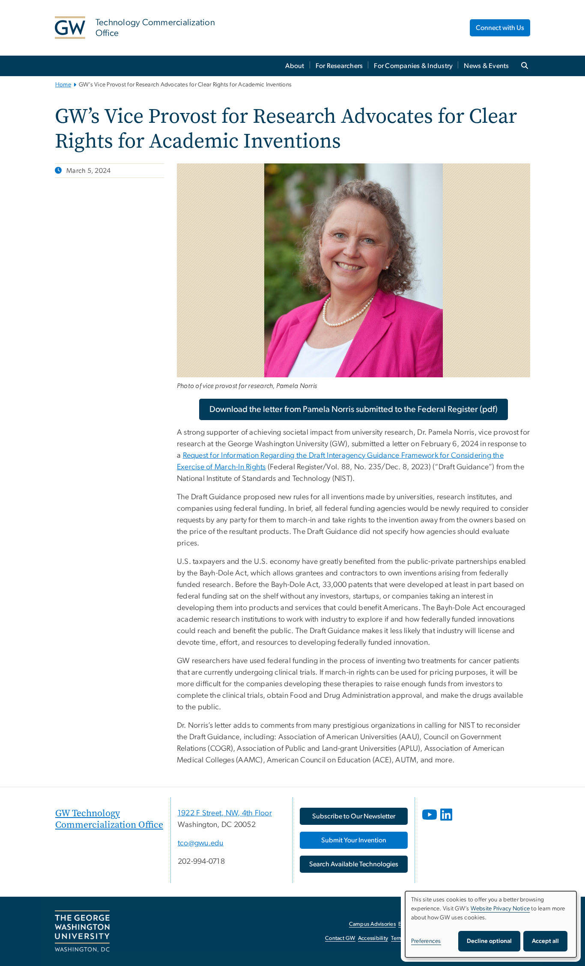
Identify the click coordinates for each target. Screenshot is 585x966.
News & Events (486, 65)
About (294, 65)
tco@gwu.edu (201, 843)
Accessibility (373, 938)
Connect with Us (500, 27)
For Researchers (339, 65)
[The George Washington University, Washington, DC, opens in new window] (82, 931)
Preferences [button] (426, 941)
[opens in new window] (430, 821)
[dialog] (490, 924)
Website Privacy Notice (500, 909)
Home (63, 85)
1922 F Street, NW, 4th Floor (225, 813)
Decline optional (489, 941)
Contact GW (340, 938)
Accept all (545, 941)
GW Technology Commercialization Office (109, 818)
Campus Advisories (372, 924)
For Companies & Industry (413, 65)
